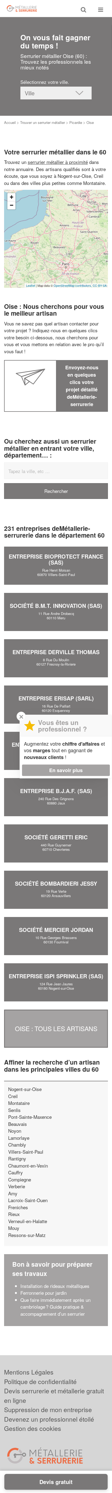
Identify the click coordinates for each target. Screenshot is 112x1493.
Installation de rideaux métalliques (54, 1285)
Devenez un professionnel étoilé (49, 1419)
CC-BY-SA (100, 285)
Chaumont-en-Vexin (28, 1165)
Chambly (17, 1144)
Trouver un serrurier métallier (42, 122)
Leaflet (30, 285)
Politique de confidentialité (40, 1381)
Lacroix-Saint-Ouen (28, 1200)
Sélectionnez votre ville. (44, 81)
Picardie (75, 122)
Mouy (13, 1227)
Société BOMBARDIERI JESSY (56, 883)
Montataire (19, 1102)
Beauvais (17, 1123)
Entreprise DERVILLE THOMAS (56, 652)
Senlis (14, 1110)
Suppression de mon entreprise (48, 1409)
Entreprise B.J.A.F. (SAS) (56, 791)
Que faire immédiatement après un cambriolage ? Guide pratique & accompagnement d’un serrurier (55, 1306)
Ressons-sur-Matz (27, 1235)
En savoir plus (66, 770)
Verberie (16, 1186)
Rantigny (17, 1158)
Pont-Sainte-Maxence (30, 1116)
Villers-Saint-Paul (25, 1151)
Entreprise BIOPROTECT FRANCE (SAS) (56, 559)
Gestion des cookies (32, 1428)
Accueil (10, 122)
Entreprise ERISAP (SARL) (56, 698)
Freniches (18, 1207)
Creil (13, 1096)
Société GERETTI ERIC (56, 837)
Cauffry (15, 1172)
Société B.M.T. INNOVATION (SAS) (56, 606)
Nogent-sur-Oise (25, 1089)
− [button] (11, 205)
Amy (12, 1193)
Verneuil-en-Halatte (27, 1221)
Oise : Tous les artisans (56, 1028)
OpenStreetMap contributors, (73, 285)
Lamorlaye (18, 1137)
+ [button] (11, 197)
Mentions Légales (29, 1371)
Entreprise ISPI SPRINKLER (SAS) (56, 976)
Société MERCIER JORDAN (56, 930)
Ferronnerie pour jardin (43, 1292)
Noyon (14, 1130)
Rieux (14, 1214)
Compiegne (19, 1179)
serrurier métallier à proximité (58, 162)
